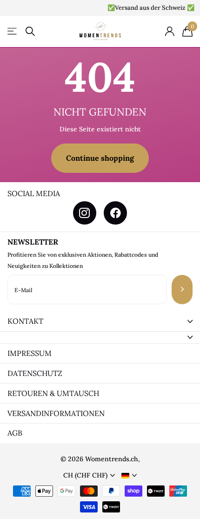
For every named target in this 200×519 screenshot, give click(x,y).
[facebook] (115, 213)
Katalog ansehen (12, 31)
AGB (14, 432)
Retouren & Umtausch (53, 393)
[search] (30, 31)
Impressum (29, 353)
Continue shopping (100, 158)
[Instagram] (84, 213)
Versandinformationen (56, 413)
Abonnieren (182, 289)
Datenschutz (34, 373)
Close (100, 321)
